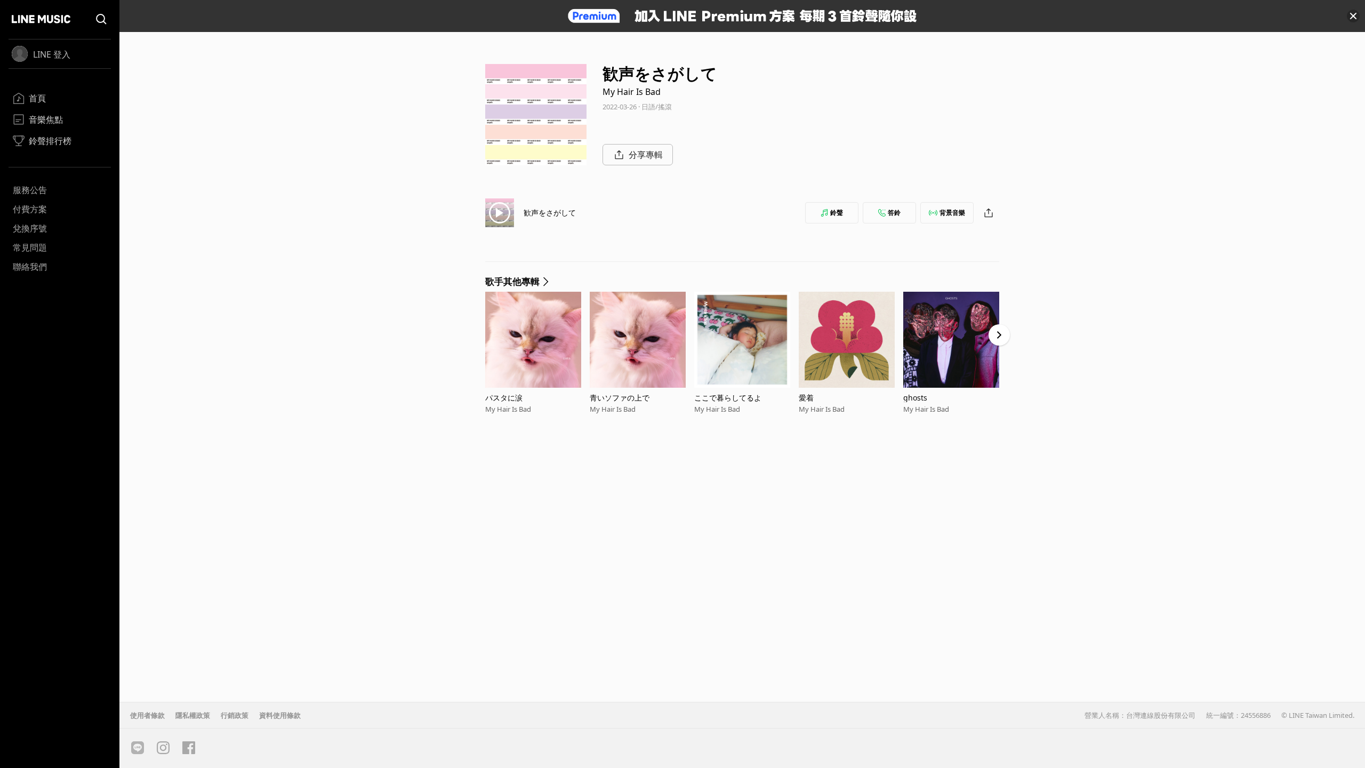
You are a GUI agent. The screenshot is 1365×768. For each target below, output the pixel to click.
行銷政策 (234, 715)
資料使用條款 (280, 715)
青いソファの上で (619, 397)
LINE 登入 (51, 54)
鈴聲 (836, 212)
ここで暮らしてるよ (727, 397)
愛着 (806, 397)
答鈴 (894, 212)
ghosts (915, 397)
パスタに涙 (504, 397)
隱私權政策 (192, 715)
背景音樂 (952, 212)
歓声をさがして (550, 212)
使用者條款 (147, 715)
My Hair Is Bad (632, 92)
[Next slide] (999, 335)
